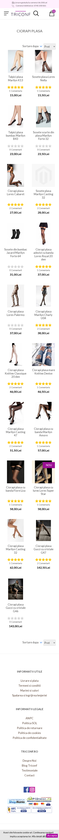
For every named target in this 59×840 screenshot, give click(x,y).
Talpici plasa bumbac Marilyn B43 (15, 136)
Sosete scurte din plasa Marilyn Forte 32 (43, 136)
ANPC (29, 718)
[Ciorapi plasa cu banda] (43, 234)
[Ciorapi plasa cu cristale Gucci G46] (15, 589)
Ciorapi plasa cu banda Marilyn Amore (43, 432)
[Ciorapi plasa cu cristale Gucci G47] (43, 530)
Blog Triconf (29, 765)
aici (44, 836)
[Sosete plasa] (43, 116)
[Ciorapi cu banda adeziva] (43, 413)
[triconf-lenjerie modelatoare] (20, 13)
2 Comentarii (15, 208)
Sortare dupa (30, 46)
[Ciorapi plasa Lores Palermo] (15, 296)
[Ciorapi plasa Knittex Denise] (43, 354)
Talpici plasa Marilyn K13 (15, 78)
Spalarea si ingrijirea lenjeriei (29, 695)
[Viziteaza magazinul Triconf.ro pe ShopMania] (17, 801)
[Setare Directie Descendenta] (41, 46)
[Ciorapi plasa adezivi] (15, 471)
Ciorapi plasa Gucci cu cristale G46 (16, 608)
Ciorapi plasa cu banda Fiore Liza (15, 489)
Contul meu (44, 13)
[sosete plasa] (43, 61)
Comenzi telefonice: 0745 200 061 (30, 5)
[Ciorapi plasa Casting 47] (15, 413)
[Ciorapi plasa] (43, 296)
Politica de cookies (29, 733)
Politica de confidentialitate (30, 737)
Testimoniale (30, 770)
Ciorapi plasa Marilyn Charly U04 (43, 315)
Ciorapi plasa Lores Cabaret (15, 192)
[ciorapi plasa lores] (15, 175)
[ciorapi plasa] (15, 530)
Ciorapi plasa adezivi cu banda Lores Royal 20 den (43, 254)
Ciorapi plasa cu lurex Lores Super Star (43, 491)
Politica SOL (29, 723)
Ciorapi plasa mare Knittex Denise (43, 371)
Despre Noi (29, 760)
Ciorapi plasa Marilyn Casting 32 (15, 549)
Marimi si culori (29, 690)
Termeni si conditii (29, 685)
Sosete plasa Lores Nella (43, 78)
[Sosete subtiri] (15, 234)
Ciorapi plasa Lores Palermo (16, 313)
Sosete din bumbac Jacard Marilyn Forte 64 (15, 253)
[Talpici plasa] (15, 61)
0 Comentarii (15, 150)
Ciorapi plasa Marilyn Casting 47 (15, 432)
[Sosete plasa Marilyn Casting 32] (43, 175)
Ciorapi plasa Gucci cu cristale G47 (43, 549)
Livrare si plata (30, 680)
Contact (29, 775)
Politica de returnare (29, 728)
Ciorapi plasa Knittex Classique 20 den (15, 373)
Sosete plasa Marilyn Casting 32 (43, 194)
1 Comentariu (15, 91)
